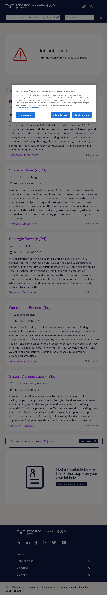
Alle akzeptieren (81, 115)
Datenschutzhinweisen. (29, 107)
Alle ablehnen (59, 115)
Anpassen (24, 115)
